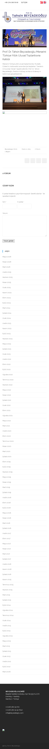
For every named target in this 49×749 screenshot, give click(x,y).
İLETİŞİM (24, 2)
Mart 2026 (6, 267)
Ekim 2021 (6, 410)
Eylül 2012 (6, 667)
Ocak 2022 (7, 405)
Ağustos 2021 (8, 415)
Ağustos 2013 (8, 636)
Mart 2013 (6, 646)
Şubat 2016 (7, 574)
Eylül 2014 (7, 605)
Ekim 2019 (7, 462)
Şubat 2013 (7, 651)
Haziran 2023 (7, 339)
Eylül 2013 (6, 631)
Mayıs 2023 (7, 344)
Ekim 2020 (7, 436)
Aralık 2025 (7, 272)
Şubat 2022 (7, 400)
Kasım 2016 (7, 569)
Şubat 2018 (7, 528)
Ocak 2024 (7, 318)
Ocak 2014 (7, 620)
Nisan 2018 (7, 518)
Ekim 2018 (7, 503)
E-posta (20, 202)
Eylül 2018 (7, 508)
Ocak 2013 (6, 656)
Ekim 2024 (7, 298)
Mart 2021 (6, 426)
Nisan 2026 (7, 262)
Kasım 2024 (7, 293)
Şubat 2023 (7, 349)
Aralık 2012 (7, 661)
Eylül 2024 (7, 303)
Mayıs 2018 (7, 513)
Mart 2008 (7, 672)
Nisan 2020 (7, 446)
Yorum (5, 213)
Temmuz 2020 (8, 441)
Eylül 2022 (7, 369)
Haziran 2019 (7, 472)
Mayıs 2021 (7, 421)
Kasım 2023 (7, 328)
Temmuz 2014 (8, 615)
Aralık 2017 (7, 533)
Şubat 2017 (7, 559)
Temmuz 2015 (8, 585)
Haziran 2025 (7, 277)
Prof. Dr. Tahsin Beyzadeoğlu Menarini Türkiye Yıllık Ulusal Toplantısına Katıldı (24, 55)
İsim (5, 202)
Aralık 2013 (7, 626)
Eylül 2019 (7, 467)
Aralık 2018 (7, 497)
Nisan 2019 (7, 482)
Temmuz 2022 (8, 380)
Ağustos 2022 (8, 374)
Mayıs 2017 (7, 544)
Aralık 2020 (7, 431)
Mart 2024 (6, 308)
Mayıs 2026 (7, 257)
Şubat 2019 (7, 492)
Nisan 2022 (7, 395)
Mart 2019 (6, 487)
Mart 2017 (6, 554)
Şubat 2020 (7, 456)
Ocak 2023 (7, 354)
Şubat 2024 (7, 313)
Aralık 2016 (7, 564)
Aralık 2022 (7, 359)
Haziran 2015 (7, 590)
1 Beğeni (7, 151)
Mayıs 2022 (7, 390)
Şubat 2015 (7, 600)
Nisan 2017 (7, 549)
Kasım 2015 (7, 579)
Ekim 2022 (7, 364)
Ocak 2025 (7, 287)
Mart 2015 (6, 595)
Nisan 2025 (7, 282)
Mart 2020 (6, 451)
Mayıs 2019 (7, 477)
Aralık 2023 (7, 323)
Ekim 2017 (6, 538)
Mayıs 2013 (7, 641)
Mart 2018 (6, 523)
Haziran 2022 (7, 385)
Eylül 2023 (7, 334)
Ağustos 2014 (8, 610)
